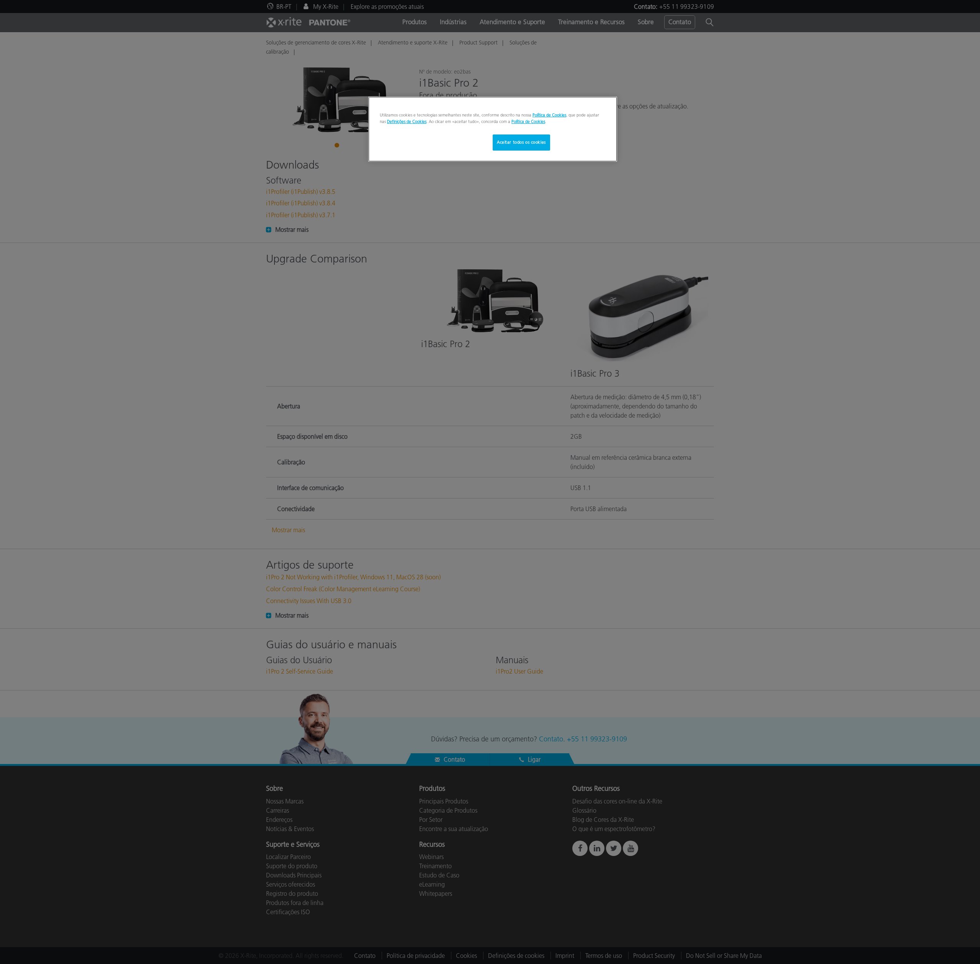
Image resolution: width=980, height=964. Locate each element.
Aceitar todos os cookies (521, 142)
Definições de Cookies (406, 121)
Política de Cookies (549, 115)
